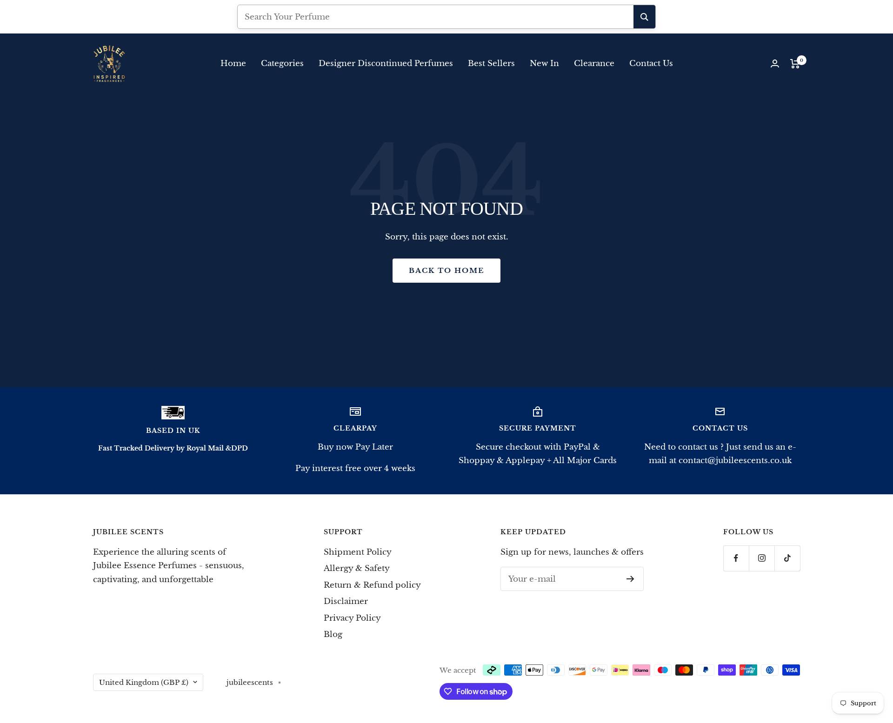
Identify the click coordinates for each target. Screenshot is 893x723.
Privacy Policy (352, 618)
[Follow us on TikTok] (787, 558)
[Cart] (795, 63)
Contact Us (651, 63)
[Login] (775, 63)
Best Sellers (491, 63)
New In (544, 63)
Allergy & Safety (357, 568)
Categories (282, 63)
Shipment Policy (358, 552)
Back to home (446, 270)
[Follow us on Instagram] (761, 558)
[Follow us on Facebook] (736, 558)
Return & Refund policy (372, 585)
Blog (333, 634)
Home (233, 63)
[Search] (644, 16)
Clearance (594, 63)
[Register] (630, 579)
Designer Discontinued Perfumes (386, 63)
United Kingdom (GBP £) (143, 682)
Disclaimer (346, 601)
